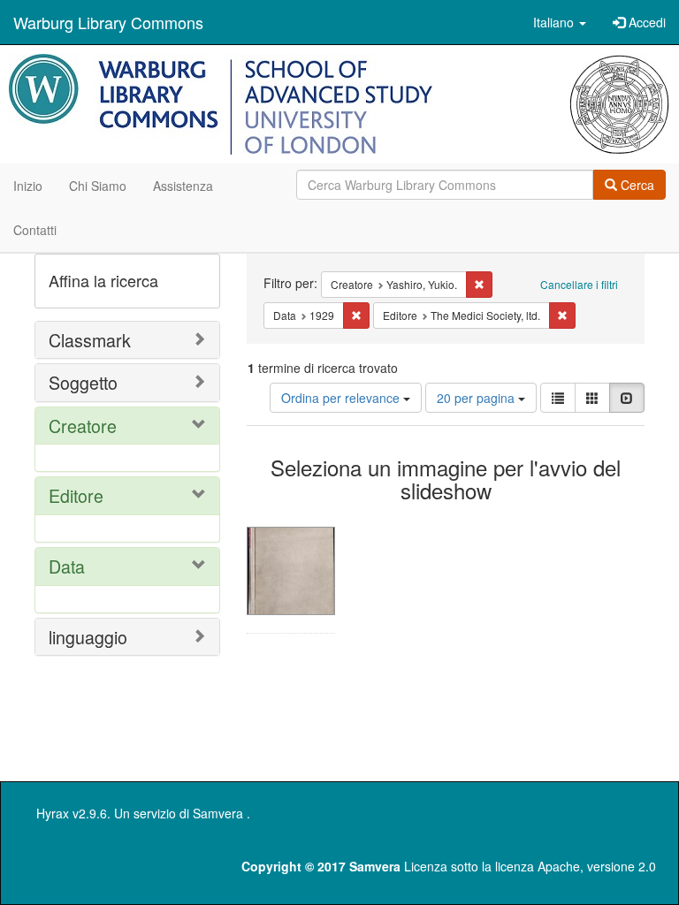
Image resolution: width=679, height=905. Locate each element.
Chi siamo (97, 185)
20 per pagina (477, 398)
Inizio (27, 185)
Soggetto (83, 382)
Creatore (83, 425)
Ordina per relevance (342, 398)
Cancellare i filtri (579, 284)
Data (67, 566)
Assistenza (183, 185)
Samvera (218, 813)
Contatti (35, 230)
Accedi (645, 22)
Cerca (635, 185)
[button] (559, 22)
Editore (76, 495)
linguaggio (88, 637)
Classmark (90, 340)
